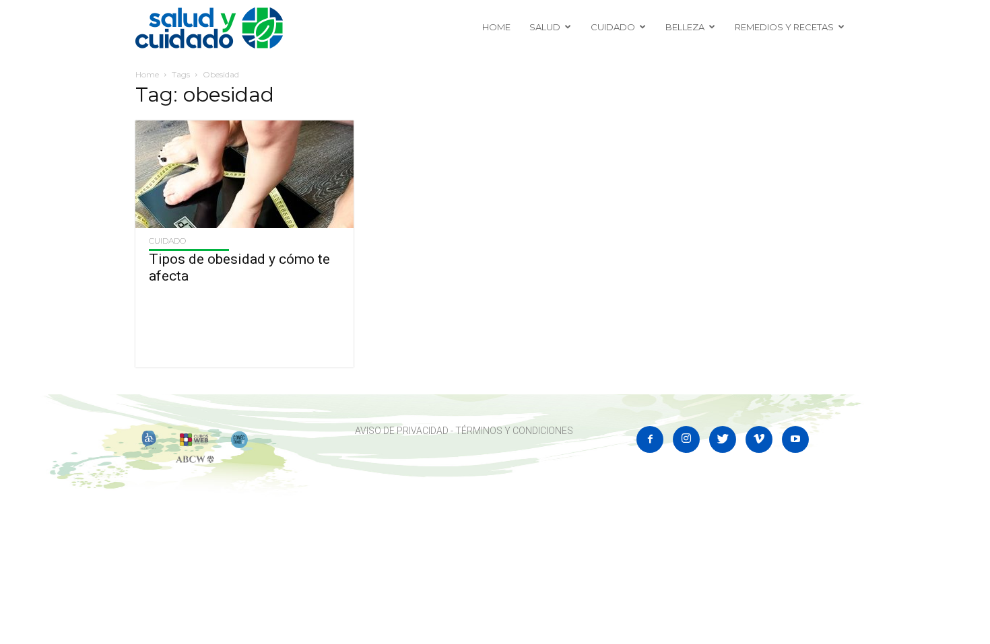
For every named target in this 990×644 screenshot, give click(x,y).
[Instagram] (686, 439)
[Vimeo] (759, 439)
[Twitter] (722, 439)
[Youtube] (795, 439)
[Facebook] (649, 439)
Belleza (684, 27)
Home (496, 27)
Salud (544, 27)
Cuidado (613, 27)
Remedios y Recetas (784, 27)
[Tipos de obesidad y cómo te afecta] (244, 174)
